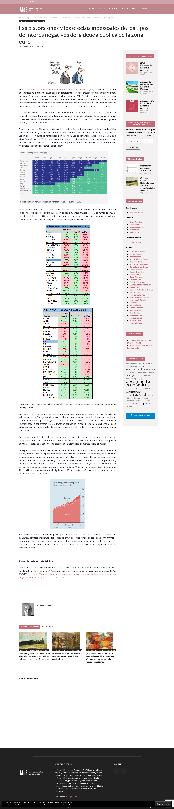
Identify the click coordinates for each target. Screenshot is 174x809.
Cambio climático (141, 398)
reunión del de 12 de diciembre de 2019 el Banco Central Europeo (56, 89)
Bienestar (146, 401)
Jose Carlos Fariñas (137, 295)
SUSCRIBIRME (133, 148)
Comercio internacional (136, 393)
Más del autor (47, 626)
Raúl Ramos (134, 232)
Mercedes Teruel (136, 310)
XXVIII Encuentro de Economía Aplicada (146, 66)
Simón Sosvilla (135, 320)
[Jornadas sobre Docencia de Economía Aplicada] (132, 106)
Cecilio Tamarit (135, 274)
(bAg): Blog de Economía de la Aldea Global (41, 18)
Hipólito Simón (135, 287)
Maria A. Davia (135, 305)
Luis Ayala (133, 302)
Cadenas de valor (133, 401)
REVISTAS (143, 9)
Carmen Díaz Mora (137, 272)
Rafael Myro (134, 230)
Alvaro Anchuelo (136, 262)
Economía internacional (140, 368)
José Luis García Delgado (139, 297)
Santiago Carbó (136, 318)
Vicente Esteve (27, 47)
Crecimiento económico (138, 383)
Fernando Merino (136, 212)
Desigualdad (134, 375)
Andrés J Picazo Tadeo (139, 259)
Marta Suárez (135, 224)
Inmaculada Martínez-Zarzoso (141, 290)
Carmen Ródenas (136, 269)
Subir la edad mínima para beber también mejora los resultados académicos (66, 656)
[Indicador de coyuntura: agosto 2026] (132, 168)
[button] (152, 9)
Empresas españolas (133, 364)
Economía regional (133, 367)
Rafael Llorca (135, 313)
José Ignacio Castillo (138, 300)
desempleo (148, 376)
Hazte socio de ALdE (141, 415)
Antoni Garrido (136, 254)
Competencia (145, 388)
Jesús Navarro (135, 242)
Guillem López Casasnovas (140, 285)
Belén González (136, 222)
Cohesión (151, 395)
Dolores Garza (135, 279)
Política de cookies (70, 805)
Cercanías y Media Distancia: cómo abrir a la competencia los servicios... (147, 184)
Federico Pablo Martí (138, 282)
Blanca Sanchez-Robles (139, 267)
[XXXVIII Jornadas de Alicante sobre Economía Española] (132, 87)
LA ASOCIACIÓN (94, 9)
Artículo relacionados (30, 626)
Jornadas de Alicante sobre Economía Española (146, 85)
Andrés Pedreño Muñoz (139, 264)
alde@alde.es (71, 796)
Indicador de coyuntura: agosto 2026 (145, 168)
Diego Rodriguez (136, 277)
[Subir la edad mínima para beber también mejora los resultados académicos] (67, 641)
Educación (147, 363)
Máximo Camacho (137, 227)
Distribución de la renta (145, 373)
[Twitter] (153, 2)
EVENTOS (124, 9)
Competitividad (132, 388)
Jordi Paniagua (135, 292)
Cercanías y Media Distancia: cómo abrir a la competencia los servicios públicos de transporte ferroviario (34, 656)
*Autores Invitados (137, 251)
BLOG (134, 9)
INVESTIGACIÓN (110, 9)
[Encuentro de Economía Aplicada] (132, 68)
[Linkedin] (149, 2)
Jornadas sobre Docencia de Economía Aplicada (147, 104)
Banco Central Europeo (134, 403)
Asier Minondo (135, 257)
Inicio (21, 18)
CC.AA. (129, 398)
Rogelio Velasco (136, 315)
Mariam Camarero (137, 308)
